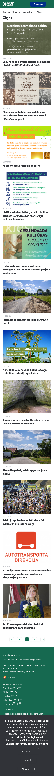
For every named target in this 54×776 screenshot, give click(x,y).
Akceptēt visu (28, 751)
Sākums (6, 12)
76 (43, 639)
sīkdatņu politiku (38, 743)
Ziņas (39, 12)
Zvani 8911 (39, 4)
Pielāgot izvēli (28, 768)
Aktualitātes (28, 12)
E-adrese (11, 677)
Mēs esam (16, 12)
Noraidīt (28, 760)
